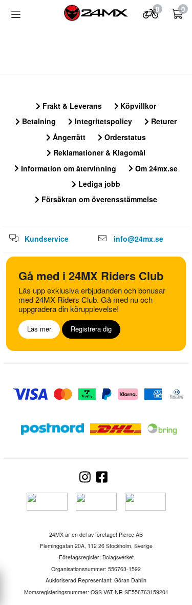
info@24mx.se (138, 238)
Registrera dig (91, 329)
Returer (163, 121)
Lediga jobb (98, 184)
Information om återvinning (67, 168)
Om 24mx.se (155, 168)
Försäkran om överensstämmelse (98, 199)
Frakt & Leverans (71, 106)
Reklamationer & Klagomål (98, 152)
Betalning (38, 121)
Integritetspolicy (102, 121)
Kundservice (47, 238)
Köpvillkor (137, 106)
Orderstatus (124, 137)
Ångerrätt (68, 137)
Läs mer (39, 329)
